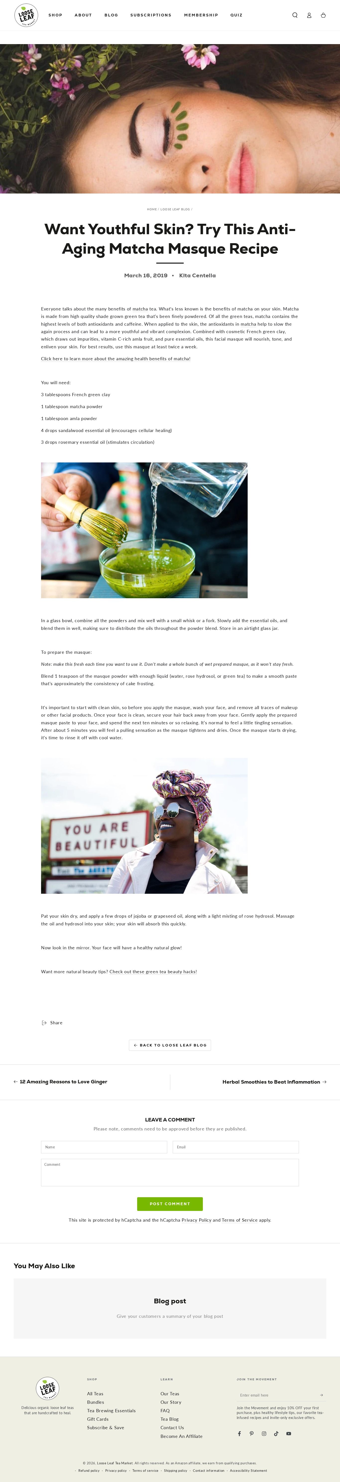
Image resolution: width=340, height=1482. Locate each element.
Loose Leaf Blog (175, 209)
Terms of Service (240, 1220)
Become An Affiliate (182, 1436)
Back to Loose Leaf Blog (173, 1045)
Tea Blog (170, 1419)
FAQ (165, 1410)
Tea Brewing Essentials (111, 1410)
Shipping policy (175, 1471)
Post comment (170, 1203)
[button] (295, 15)
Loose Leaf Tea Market (115, 1463)
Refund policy (89, 1471)
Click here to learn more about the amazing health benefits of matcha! (116, 358)
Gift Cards (98, 1419)
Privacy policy (116, 1471)
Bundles (95, 1402)
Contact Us (172, 1427)
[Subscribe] (323, 1395)
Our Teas (170, 1393)
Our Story (171, 1402)
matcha (140, 308)
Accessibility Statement (248, 1471)
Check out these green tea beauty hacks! (153, 971)
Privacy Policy (196, 1220)
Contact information (209, 1471)
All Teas (95, 1393)
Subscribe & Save (105, 1427)
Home (152, 209)
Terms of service (145, 1471)
